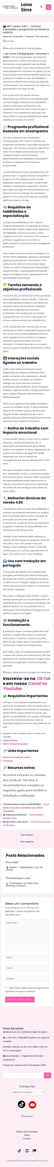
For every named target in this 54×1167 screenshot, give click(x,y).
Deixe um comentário (13, 36)
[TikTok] (21, 1104)
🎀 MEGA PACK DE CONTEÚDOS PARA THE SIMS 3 (25, 1032)
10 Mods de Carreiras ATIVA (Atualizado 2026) (24, 1065)
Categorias (27, 1086)
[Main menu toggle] (48, 7)
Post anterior (27, 835)
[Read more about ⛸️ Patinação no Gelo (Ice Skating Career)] (18, 878)
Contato (27, 1138)
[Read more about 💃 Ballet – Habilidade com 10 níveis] (12, 862)
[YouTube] (27, 1150)
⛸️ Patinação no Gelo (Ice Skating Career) (22, 884)
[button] (41, 7)
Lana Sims (26, 7)
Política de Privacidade (27, 1131)
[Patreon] (34, 1150)
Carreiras (29, 36)
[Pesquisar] (47, 1075)
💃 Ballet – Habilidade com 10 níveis (24, 869)
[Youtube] (32, 1105)
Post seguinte (26, 841)
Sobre (27, 1135)
